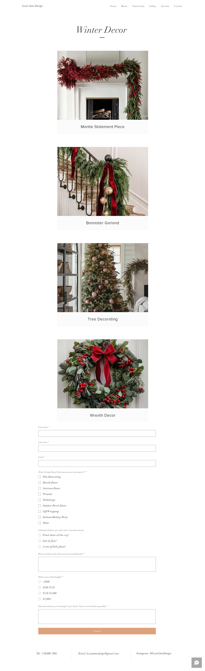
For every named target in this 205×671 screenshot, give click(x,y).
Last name (43, 442)
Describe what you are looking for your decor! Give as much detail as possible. (73, 606)
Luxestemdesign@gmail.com (103, 653)
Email (41, 457)
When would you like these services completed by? (61, 553)
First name (43, 427)
